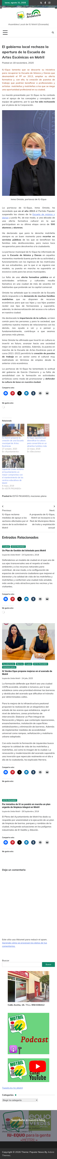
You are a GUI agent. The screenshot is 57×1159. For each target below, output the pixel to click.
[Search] (53, 32)
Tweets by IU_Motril (12, 1087)
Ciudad (6, 547)
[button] (28, 153)
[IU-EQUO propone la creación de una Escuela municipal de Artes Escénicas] (13, 430)
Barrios (20, 664)
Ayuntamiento (8, 664)
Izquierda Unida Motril (11, 555)
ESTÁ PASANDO (20, 496)
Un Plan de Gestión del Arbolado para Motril (24, 550)
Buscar (5, 960)
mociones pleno (38, 496)
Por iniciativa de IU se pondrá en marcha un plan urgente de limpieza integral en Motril (26, 805)
